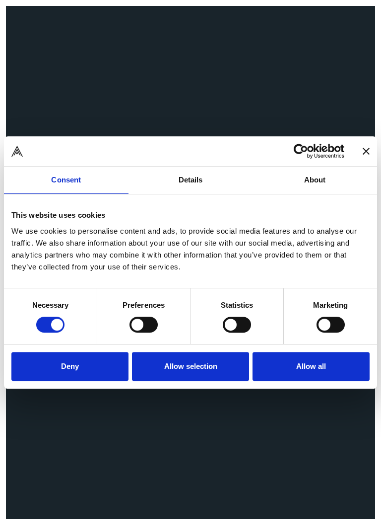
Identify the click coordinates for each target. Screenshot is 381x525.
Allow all (311, 366)
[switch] (143, 325)
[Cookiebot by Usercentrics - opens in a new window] (300, 151)
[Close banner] (366, 151)
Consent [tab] (66, 179)
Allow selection (190, 366)
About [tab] (315, 179)
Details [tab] (191, 179)
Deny (70, 366)
